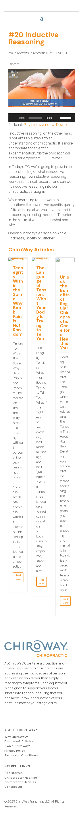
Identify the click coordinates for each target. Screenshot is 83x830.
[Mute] (56, 118)
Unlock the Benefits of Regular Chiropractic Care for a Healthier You (65, 312)
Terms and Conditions (21, 755)
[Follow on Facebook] (51, 4)
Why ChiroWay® (16, 737)
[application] (41, 117)
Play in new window (39, 124)
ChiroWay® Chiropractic (28, 53)
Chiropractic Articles (20, 782)
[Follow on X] (63, 4)
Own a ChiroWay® (17, 746)
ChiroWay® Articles (18, 741)
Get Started (13, 773)
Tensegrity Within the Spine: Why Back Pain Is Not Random (18, 301)
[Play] (14, 118)
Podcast (13, 64)
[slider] (66, 117)
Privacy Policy (14, 751)
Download (64, 124)
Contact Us (13, 787)
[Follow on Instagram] (57, 4)
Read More (18, 577)
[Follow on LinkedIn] (69, 4)
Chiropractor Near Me (20, 778)
